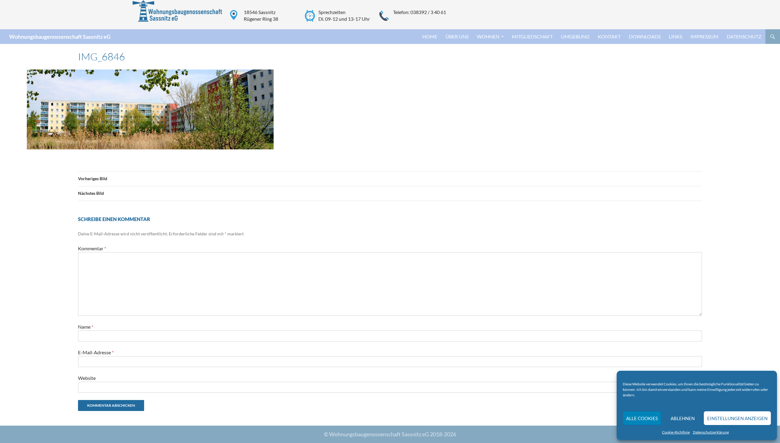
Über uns (457, 36)
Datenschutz (744, 36)
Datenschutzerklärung (711, 432)
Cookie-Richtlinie (676, 432)
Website (87, 378)
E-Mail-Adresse (96, 352)
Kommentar (92, 248)
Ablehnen (683, 418)
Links (675, 36)
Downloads (645, 36)
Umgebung (575, 36)
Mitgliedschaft (532, 36)
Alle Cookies (642, 418)
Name (85, 327)
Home (429, 36)
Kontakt (609, 36)
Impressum (704, 36)
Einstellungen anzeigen (737, 418)
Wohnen (488, 36)
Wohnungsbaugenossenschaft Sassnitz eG (60, 36)
